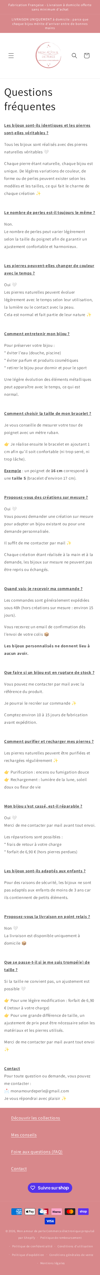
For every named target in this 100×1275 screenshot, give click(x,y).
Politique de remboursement (61, 1238)
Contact (19, 1168)
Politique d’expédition (28, 1255)
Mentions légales (52, 1263)
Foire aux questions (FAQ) (37, 1152)
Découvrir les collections (35, 1118)
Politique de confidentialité (32, 1246)
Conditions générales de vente (71, 1255)
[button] (11, 56)
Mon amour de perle (31, 1231)
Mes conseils (24, 1135)
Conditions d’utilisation (75, 1246)
